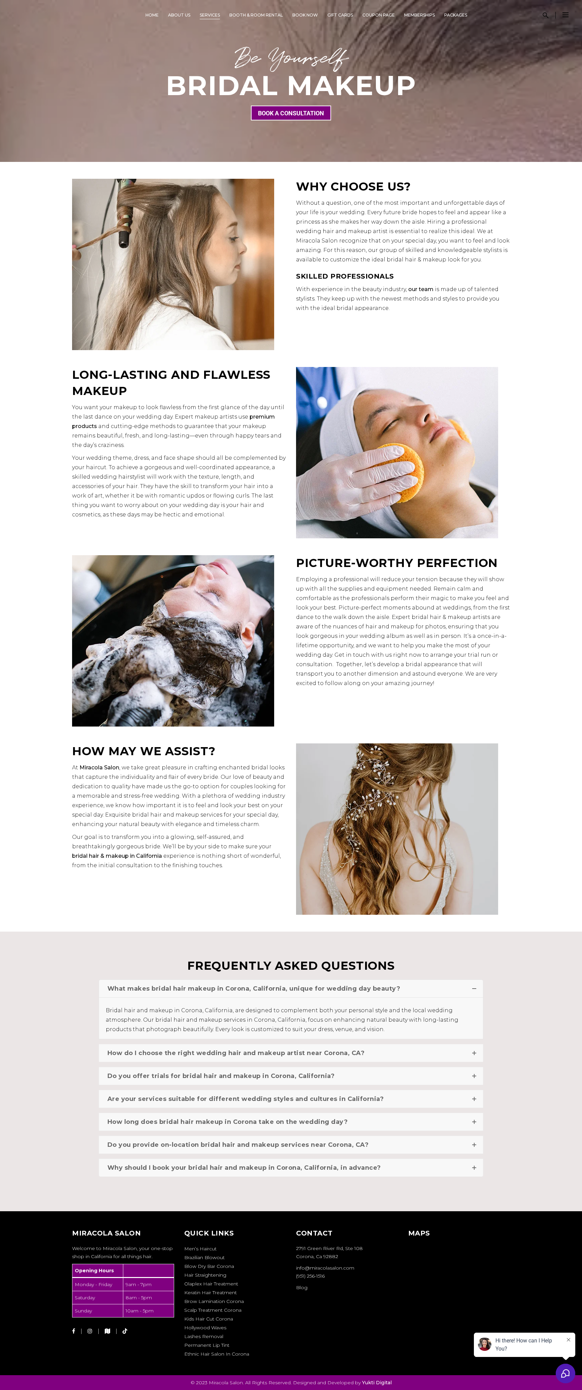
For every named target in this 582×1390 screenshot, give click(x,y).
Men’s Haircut (200, 1249)
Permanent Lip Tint (206, 1345)
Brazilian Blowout (204, 1257)
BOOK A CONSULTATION (291, 113)
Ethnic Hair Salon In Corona (216, 1354)
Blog (302, 1287)
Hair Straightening (205, 1275)
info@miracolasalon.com (325, 1268)
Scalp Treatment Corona (212, 1310)
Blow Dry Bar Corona (209, 1266)
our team (420, 289)
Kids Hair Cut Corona (208, 1319)
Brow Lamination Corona (214, 1301)
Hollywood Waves (205, 1328)
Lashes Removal (203, 1336)
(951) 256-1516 (310, 1276)
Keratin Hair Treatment (210, 1292)
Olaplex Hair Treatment (211, 1284)
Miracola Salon (99, 767)
